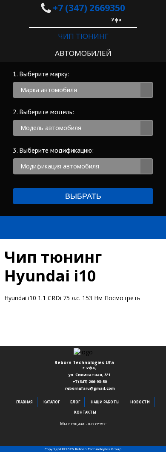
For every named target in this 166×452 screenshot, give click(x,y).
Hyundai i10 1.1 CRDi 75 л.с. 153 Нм (72, 298)
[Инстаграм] (108, 430)
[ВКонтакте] (70, 430)
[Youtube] (95, 430)
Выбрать (83, 196)
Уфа (116, 20)
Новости (140, 402)
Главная (24, 402)
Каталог (51, 402)
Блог (75, 402)
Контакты (85, 412)
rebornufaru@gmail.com (90, 388)
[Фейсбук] (57, 430)
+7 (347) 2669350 (88, 8)
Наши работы (105, 402)
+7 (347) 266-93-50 (90, 381)
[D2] (83, 430)
